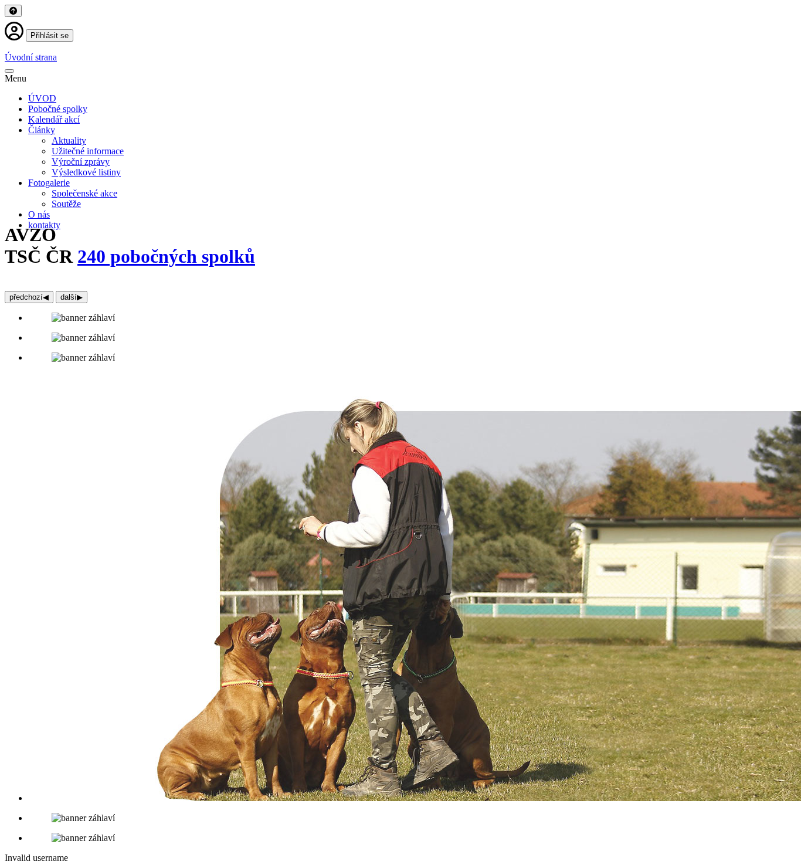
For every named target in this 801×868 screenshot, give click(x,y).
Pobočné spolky (57, 109)
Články (41, 130)
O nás (39, 214)
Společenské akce (84, 193)
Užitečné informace (88, 151)
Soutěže (66, 204)
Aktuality (69, 140)
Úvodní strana (31, 57)
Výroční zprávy (81, 162)
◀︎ (29, 297)
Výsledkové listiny (86, 172)
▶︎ (71, 297)
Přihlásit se (49, 35)
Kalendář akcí (54, 119)
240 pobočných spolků (166, 256)
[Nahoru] (13, 11)
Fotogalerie (49, 183)
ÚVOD (42, 98)
